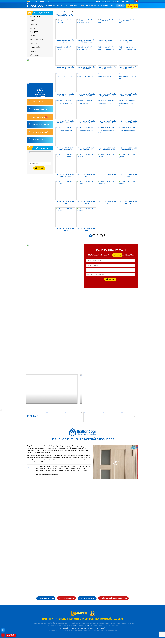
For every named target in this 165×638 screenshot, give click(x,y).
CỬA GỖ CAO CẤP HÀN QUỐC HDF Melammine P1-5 (65, 95)
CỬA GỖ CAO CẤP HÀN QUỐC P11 (107, 175)
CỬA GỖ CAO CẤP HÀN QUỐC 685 (128, 41)
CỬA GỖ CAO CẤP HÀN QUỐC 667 (107, 41)
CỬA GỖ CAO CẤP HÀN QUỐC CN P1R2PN (86, 68)
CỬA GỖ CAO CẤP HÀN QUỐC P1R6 (107, 202)
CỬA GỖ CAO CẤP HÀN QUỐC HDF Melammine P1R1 (86, 95)
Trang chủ (58, 12)
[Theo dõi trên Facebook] (135, 1)
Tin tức (114, 1)
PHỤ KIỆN (105, 5)
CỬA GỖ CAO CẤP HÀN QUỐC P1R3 (128, 175)
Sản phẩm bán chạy (36, 40)
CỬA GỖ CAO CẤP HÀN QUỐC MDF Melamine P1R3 (86, 149)
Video (118, 1)
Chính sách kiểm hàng (113, 626)
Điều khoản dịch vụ (86, 628)
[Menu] (112, 5)
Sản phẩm (66, 12)
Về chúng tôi (96, 1)
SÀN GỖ (96, 5)
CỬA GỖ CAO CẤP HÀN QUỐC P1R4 (65, 202)
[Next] (79, 390)
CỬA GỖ (65, 5)
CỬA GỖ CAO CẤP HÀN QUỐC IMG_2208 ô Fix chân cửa (107, 95)
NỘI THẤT (86, 5)
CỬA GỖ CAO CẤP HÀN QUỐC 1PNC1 (65, 41)
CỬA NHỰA (75, 5)
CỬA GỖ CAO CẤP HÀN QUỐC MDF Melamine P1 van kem (128, 95)
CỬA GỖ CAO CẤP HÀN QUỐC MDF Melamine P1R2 (107, 122)
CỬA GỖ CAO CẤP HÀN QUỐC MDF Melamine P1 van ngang (65, 122)
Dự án (109, 1)
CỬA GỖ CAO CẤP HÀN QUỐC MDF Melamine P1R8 (128, 149)
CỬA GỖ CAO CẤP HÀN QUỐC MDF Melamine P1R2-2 (65, 149)
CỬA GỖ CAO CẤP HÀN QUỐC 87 (65, 68)
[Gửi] (123, 5)
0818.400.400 (11, 635)
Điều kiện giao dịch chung (85, 626)
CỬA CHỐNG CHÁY (53, 5)
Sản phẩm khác (35, 55)
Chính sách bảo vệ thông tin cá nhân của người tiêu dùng (62, 626)
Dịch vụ (104, 1)
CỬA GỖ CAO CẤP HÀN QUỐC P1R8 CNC (128, 202)
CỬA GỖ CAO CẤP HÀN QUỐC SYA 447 (86, 229)
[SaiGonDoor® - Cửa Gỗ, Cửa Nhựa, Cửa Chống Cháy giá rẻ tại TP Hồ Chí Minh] (35, 5)
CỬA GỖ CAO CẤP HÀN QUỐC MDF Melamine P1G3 (86, 122)
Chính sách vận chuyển (98, 628)
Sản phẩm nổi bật (36, 47)
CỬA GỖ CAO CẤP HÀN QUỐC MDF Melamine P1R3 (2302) (107, 149)
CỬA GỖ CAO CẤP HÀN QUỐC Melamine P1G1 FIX (65, 175)
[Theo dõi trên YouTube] (137, 1)
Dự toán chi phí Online (127, 1)
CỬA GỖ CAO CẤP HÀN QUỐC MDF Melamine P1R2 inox (128, 122)
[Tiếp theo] (104, 235)
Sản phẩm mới (34, 43)
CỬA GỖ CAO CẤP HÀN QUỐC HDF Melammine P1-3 (128, 68)
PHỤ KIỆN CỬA (34, 32)
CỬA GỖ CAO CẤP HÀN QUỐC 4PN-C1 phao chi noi (86, 41)
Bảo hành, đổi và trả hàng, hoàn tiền (70, 628)
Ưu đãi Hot (33, 51)
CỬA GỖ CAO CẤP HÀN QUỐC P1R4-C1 (86, 202)
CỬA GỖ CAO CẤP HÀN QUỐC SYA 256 (65, 229)
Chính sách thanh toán (99, 626)
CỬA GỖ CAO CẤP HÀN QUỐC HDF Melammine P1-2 (107, 68)
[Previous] (29, 390)
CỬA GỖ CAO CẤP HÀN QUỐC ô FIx (86, 175)
